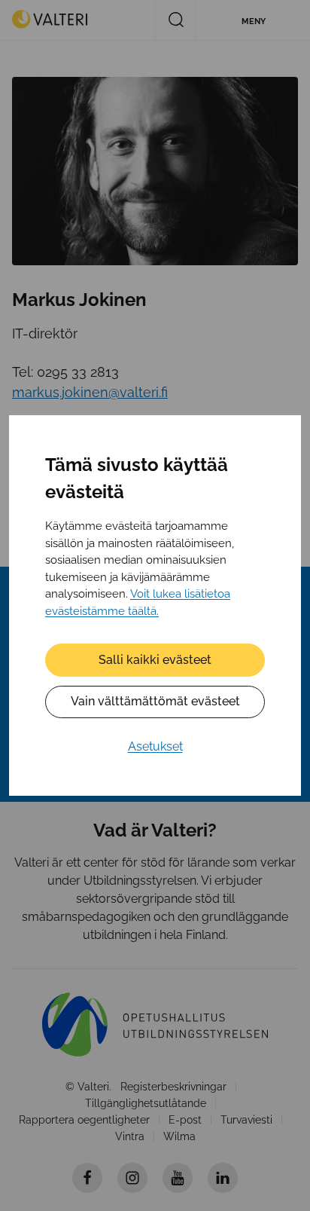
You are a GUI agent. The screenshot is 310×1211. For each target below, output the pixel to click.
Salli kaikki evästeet (155, 660)
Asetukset (155, 746)
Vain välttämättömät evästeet (155, 701)
